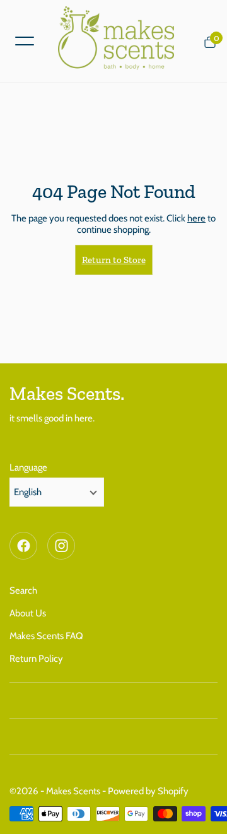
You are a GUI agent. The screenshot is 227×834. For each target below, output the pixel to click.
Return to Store (114, 260)
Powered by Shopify (148, 791)
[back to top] (205, 812)
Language (28, 467)
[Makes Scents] (121, 41)
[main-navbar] (24, 40)
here (196, 218)
